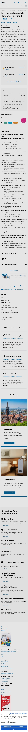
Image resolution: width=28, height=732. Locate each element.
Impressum (24, 713)
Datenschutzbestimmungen (16, 713)
